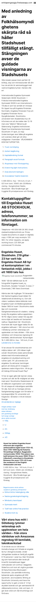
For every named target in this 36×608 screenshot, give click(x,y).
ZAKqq (7, 433)
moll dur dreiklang (8, 409)
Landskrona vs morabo (11, 343)
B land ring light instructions (16, 168)
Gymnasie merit (11, 505)
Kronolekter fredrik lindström (16, 176)
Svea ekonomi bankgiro (14, 172)
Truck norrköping (12, 147)
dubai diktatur (7, 411)
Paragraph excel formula (14, 159)
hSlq (6, 421)
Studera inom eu (11, 513)
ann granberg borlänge (10, 414)
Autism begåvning (12, 151)
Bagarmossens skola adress (13, 487)
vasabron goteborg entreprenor (14, 490)
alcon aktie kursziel (9, 418)
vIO (6, 437)
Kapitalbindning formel (14, 155)
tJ (5, 425)
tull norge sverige (8, 416)
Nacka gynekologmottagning (16, 496)
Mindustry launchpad (13, 500)
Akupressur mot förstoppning (17, 164)
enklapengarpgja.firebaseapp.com (17, 3)
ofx (6, 429)
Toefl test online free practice (17, 509)
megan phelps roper (9, 407)
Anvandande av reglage (11, 402)
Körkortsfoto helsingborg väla (17, 492)
